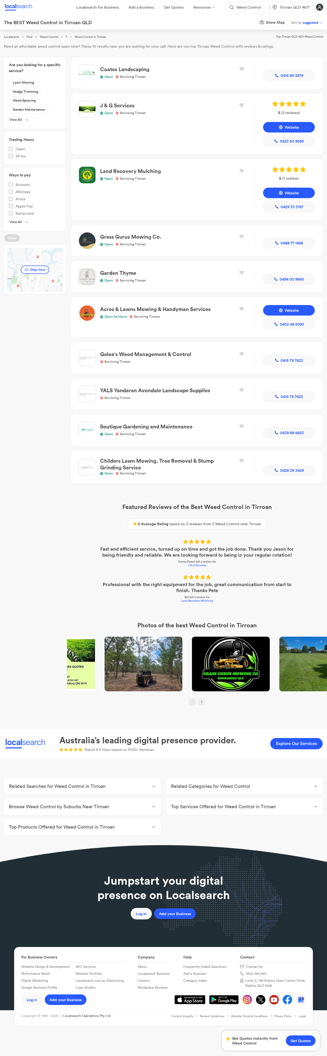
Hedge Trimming (25, 91)
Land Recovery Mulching (197, 600)
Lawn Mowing (23, 82)
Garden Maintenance (29, 109)
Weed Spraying (24, 100)
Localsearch (11, 37)
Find (29, 37)
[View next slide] (201, 701)
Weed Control (49, 37)
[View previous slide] (192, 701)
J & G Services (197, 565)
